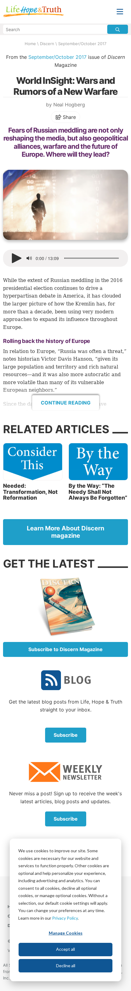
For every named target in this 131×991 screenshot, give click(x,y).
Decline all (65, 965)
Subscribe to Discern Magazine (65, 649)
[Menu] (120, 11)
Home (30, 43)
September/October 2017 (82, 43)
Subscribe (66, 735)
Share (69, 117)
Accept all (65, 949)
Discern (47, 43)
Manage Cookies (66, 933)
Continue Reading (65, 403)
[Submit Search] (117, 29)
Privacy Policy (65, 918)
